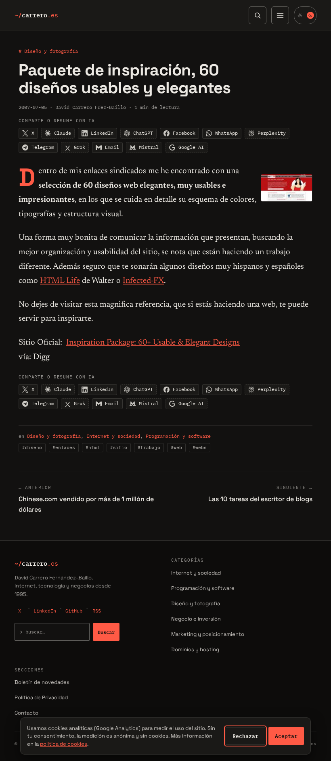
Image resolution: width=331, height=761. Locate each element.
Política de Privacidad (41, 697)
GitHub (73, 611)
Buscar (106, 632)
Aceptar (286, 736)
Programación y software (178, 436)
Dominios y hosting (195, 649)
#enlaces (63, 447)
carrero (36, 15)
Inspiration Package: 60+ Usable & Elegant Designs (153, 343)
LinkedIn (45, 611)
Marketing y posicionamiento (207, 634)
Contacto (26, 712)
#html (93, 447)
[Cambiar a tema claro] (305, 15)
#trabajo (149, 447)
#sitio (118, 447)
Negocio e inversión (196, 618)
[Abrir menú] (280, 15)
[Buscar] (257, 15)
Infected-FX (143, 281)
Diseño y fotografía (54, 436)
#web (176, 447)
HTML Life (60, 281)
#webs (200, 447)
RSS (96, 611)
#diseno (32, 447)
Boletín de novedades (42, 682)
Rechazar (245, 736)
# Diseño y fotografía (48, 51)
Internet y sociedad (113, 436)
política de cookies (63, 743)
